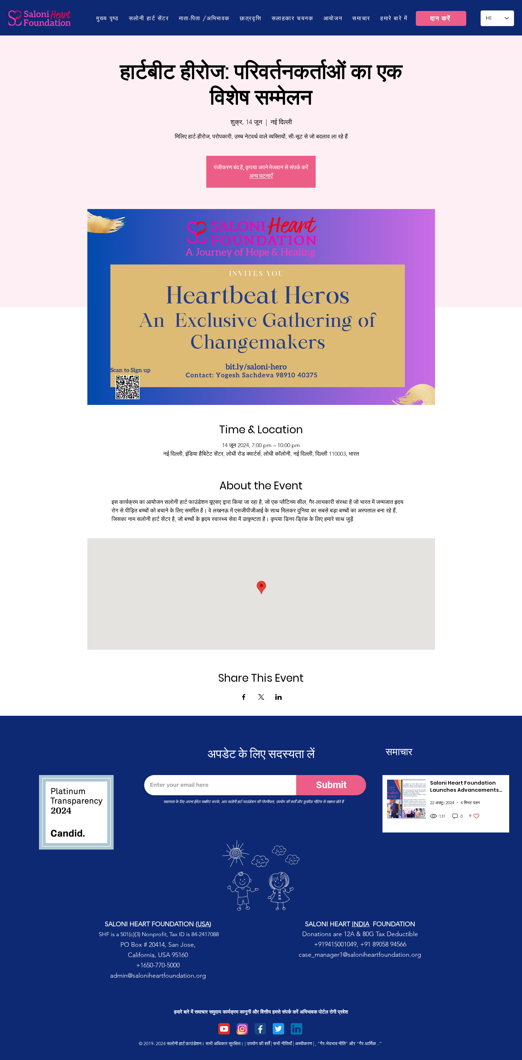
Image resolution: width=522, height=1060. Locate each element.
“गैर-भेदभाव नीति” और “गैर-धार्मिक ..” (349, 1043)
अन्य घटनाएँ (261, 176)
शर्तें (267, 1043)
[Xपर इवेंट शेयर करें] (261, 697)
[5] (224, 1029)
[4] (296, 1029)
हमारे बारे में (183, 1012)
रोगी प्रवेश (339, 1012)
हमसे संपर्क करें (285, 1012)
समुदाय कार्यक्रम (223, 1012)
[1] (260, 1029)
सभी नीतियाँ (282, 1043)
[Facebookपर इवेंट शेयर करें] (243, 697)
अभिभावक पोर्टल (314, 1012)
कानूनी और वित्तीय (255, 1012)
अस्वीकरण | (304, 1043)
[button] (204, 18)
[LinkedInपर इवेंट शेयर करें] (278, 697)
